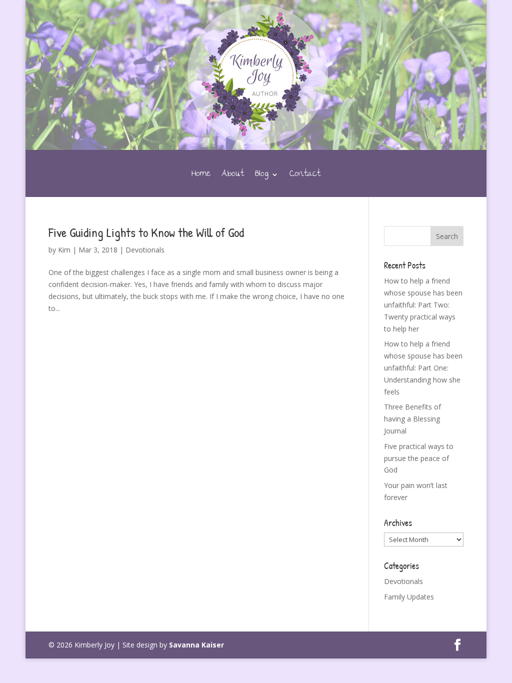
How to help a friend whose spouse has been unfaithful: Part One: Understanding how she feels (423, 367)
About (233, 176)
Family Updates (409, 597)
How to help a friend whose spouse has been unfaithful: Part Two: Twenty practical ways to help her (423, 304)
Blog (261, 176)
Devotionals (145, 249)
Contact (305, 176)
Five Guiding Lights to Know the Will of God (146, 232)
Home (201, 176)
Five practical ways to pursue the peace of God (419, 458)
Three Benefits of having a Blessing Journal (412, 419)
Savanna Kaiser (196, 645)
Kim (64, 249)
